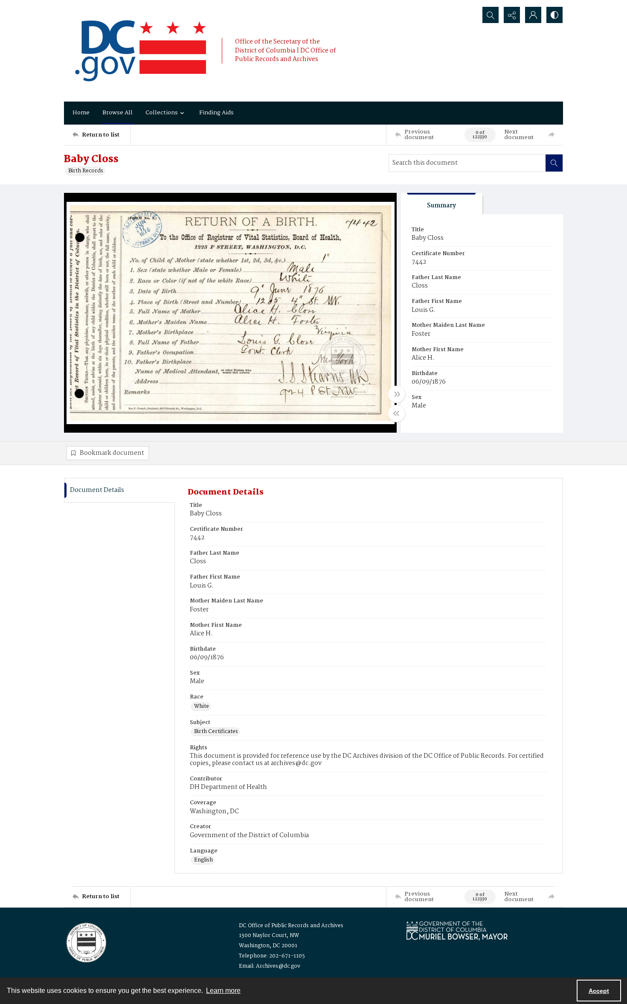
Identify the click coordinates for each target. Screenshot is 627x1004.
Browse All (117, 112)
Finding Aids (216, 112)
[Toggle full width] (396, 394)
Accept (599, 990)
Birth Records (85, 171)
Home (81, 112)
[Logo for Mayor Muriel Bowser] (456, 930)
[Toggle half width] (396, 413)
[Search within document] (554, 163)
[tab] (441, 204)
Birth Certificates (216, 732)
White (201, 706)
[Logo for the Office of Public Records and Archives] (85, 941)
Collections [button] (161, 112)
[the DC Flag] (141, 51)
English (203, 860)
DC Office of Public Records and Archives (291, 925)
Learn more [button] (223, 990)
